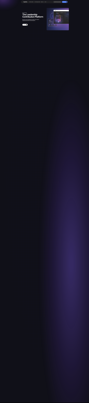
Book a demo (30, 23)
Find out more (24, 23)
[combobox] (58, 2)
